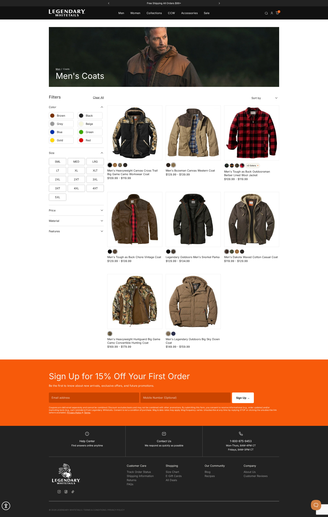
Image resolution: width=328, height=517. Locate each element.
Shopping (172, 465)
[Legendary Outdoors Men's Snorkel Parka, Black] (168, 252)
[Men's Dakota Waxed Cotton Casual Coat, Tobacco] (227, 252)
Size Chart (172, 472)
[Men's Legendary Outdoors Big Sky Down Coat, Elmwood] (168, 334)
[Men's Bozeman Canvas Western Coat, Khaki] (173, 165)
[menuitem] (121, 12)
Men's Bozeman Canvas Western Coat (190, 170)
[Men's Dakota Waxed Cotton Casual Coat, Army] (232, 252)
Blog (207, 472)
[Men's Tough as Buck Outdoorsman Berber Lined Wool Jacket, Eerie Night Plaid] (227, 165)
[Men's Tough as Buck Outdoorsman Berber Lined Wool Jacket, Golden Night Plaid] (232, 165)
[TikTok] (72, 491)
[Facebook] (66, 492)
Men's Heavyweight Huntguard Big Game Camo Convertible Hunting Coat (133, 340)
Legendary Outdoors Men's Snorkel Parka (193, 257)
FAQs (130, 484)
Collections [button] (154, 13)
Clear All (98, 97)
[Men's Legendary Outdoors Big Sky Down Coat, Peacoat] (173, 334)
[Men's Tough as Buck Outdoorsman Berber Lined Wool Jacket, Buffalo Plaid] (242, 165)
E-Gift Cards (174, 476)
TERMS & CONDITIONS (95, 510)
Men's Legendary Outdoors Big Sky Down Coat (193, 340)
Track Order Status (139, 472)
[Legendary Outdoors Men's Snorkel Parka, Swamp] (173, 252)
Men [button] (121, 13)
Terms (87, 412)
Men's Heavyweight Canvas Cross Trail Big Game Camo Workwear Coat (132, 172)
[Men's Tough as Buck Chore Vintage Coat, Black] (110, 252)
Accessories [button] (189, 13)
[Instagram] (59, 492)
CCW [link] (171, 13)
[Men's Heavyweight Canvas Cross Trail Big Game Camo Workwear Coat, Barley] (115, 165)
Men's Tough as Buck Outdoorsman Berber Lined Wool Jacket (247, 173)
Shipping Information (140, 476)
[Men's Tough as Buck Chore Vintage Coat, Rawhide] (115, 252)
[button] (272, 13)
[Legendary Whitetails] (67, 12)
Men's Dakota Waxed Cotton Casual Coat (251, 257)
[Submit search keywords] (266, 13)
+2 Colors (251, 165)
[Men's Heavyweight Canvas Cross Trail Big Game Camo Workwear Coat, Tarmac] (125, 165)
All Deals (171, 480)
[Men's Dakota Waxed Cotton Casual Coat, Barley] (237, 252)
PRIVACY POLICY (116, 510)
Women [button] (135, 13)
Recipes (210, 476)
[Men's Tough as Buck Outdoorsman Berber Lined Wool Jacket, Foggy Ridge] (237, 165)
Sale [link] (207, 13)
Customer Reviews (256, 476)
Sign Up (243, 398)
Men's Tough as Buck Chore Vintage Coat (134, 257)
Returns (131, 480)
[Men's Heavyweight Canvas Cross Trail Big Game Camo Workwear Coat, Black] (110, 165)
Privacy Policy (74, 412)
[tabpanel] (164, 226)
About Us (250, 472)
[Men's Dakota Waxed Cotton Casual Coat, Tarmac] (242, 252)
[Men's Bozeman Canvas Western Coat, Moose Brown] (168, 165)
